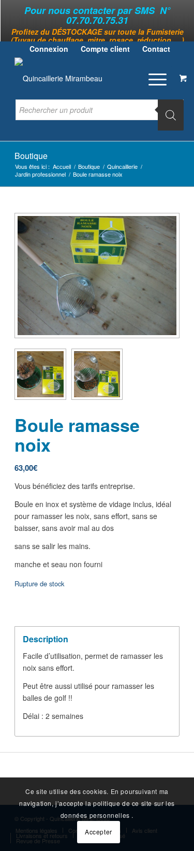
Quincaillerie (122, 166)
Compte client (105, 49)
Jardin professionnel (40, 174)
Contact (156, 49)
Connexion (48, 49)
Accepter (98, 831)
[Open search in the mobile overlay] (100, 115)
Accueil (62, 166)
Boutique (31, 156)
